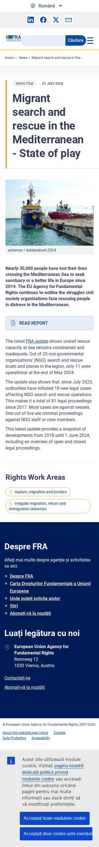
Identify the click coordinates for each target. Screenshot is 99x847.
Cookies (59, 733)
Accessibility (41, 738)
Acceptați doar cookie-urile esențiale (58, 833)
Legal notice (39, 733)
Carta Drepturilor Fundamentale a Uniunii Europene (50, 587)
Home (9, 58)
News (23, 58)
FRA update (37, 341)
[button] (30, 20)
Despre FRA (21, 576)
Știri (14, 605)
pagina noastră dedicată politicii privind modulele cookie (53, 772)
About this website (16, 733)
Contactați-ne (17, 678)
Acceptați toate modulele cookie (55, 818)
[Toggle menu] (90, 40)
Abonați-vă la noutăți (30, 613)
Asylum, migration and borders (41, 492)
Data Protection (14, 738)
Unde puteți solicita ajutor (35, 598)
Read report (33, 323)
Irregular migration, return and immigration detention (37, 506)
